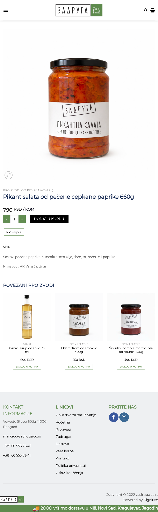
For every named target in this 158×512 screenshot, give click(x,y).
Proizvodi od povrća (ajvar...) (28, 190)
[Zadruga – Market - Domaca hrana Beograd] (79, 10)
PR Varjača (14, 232)
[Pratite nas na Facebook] (113, 417)
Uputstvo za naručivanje (76, 415)
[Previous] (3, 335)
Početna (63, 422)
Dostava (62, 444)
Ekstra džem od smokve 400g (79, 350)
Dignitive (151, 500)
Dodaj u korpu (49, 219)
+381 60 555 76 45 (17, 446)
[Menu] (5, 10)
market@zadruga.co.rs (22, 436)
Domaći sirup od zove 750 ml (26, 350)
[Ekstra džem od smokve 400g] (79, 317)
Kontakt (62, 458)
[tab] (6, 247)
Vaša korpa (65, 451)
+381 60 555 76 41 (17, 455)
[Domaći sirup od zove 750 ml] (27, 317)
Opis (6, 246)
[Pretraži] (145, 10)
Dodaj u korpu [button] (27, 366)
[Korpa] (152, 10)
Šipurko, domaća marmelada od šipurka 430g (131, 350)
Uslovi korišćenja (69, 473)
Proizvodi (63, 430)
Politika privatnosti (71, 466)
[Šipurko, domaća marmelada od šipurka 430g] (131, 317)
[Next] (155, 335)
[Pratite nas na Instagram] (124, 417)
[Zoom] (9, 175)
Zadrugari (64, 437)
